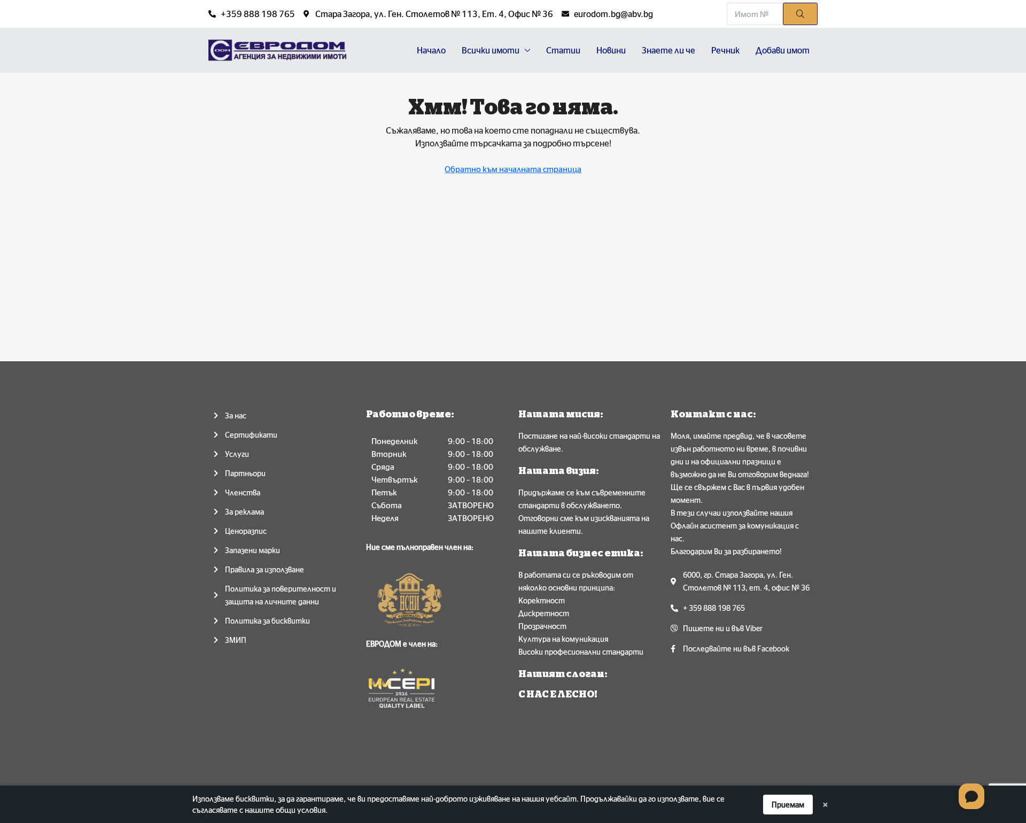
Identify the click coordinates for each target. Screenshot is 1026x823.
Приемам (788, 805)
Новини (611, 50)
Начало (431, 50)
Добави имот (783, 50)
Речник (725, 50)
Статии (563, 50)
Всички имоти (490, 50)
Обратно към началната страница (513, 169)
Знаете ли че (668, 50)
